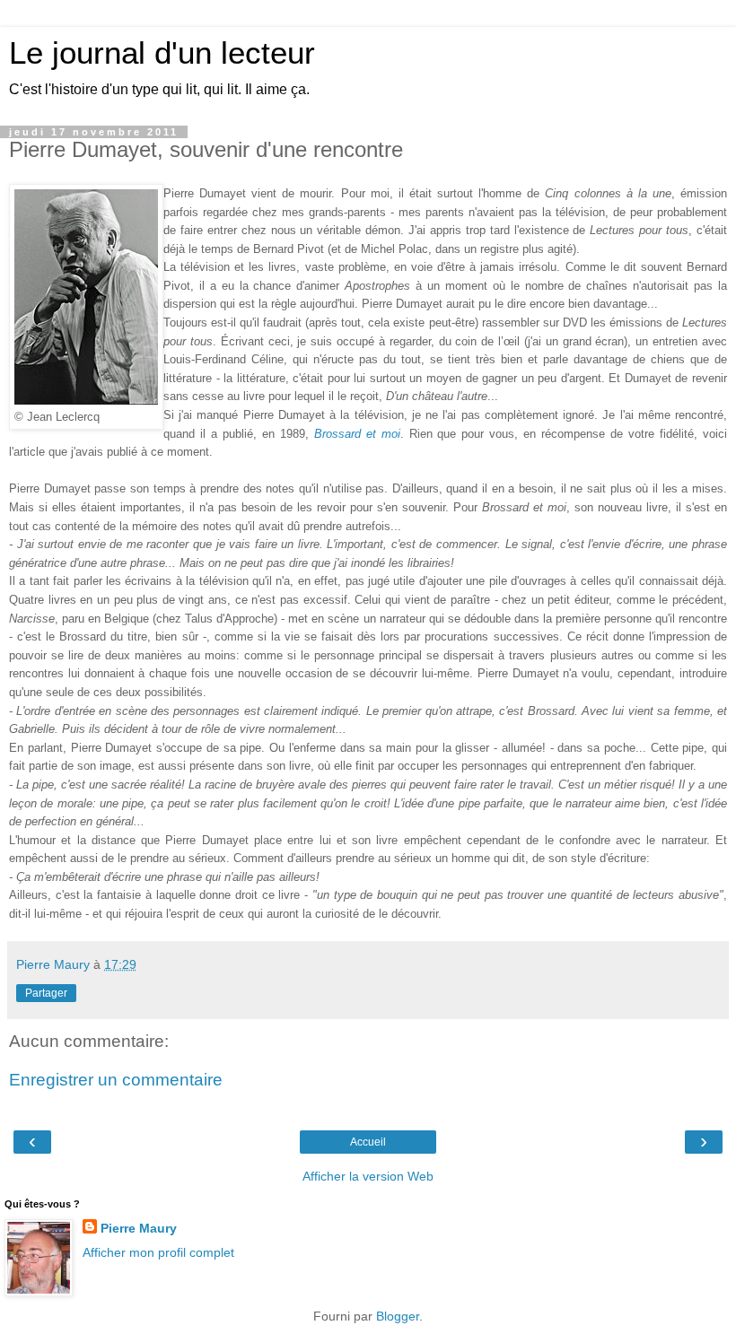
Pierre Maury (139, 1228)
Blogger (397, 1316)
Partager (46, 993)
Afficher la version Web (368, 1176)
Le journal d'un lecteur (162, 53)
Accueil (368, 1142)
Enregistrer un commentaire (116, 1079)
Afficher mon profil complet (158, 1252)
